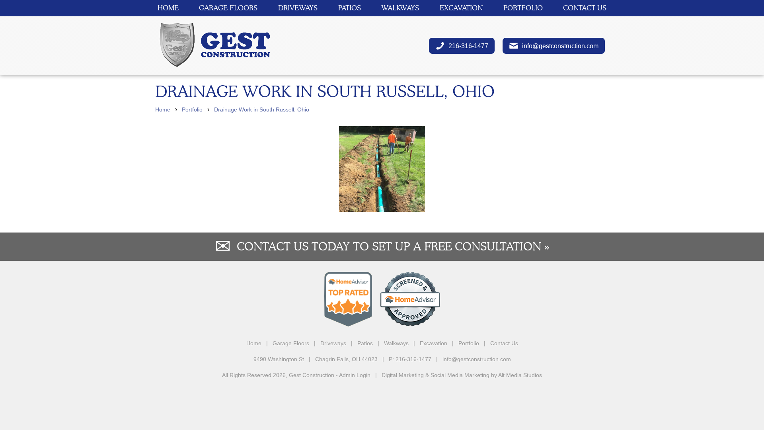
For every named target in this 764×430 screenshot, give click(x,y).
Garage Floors (228, 8)
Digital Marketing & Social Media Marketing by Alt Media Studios (462, 375)
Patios (349, 8)
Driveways (298, 8)
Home (168, 8)
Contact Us (584, 8)
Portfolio (523, 8)
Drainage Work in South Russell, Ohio (261, 109)
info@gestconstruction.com (558, 46)
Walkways (400, 8)
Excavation (461, 8)
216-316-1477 (466, 46)
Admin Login (354, 375)
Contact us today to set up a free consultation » (393, 246)
